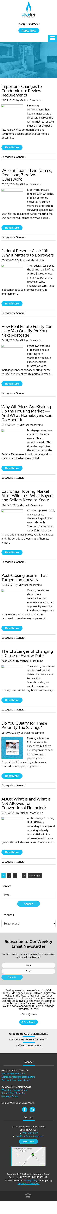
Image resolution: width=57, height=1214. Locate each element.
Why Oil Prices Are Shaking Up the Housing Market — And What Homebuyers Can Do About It (26, 413)
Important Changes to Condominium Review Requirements (21, 91)
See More (29, 1021)
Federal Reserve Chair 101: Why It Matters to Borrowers (27, 253)
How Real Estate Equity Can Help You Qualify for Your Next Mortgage (26, 331)
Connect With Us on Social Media (17, 1103)
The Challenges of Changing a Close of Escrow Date (27, 653)
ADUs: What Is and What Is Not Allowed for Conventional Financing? (26, 803)
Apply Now (29, 30)
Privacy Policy (30, 1180)
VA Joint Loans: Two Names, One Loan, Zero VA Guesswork (26, 175)
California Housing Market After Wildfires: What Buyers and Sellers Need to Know (27, 495)
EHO (28, 1195)
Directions (28, 1141)
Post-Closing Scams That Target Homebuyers (24, 577)
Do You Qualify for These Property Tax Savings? (24, 725)
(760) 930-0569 (29, 24)
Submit (12, 977)
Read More (12, 147)
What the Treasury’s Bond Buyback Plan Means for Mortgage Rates (14, 1092)
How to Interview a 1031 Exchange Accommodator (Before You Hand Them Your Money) (18, 1076)
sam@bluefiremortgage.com (29, 1136)
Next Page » (34, 875)
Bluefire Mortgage (28, 9)
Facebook (24, 1109)
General (20, 156)
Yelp (32, 1109)
